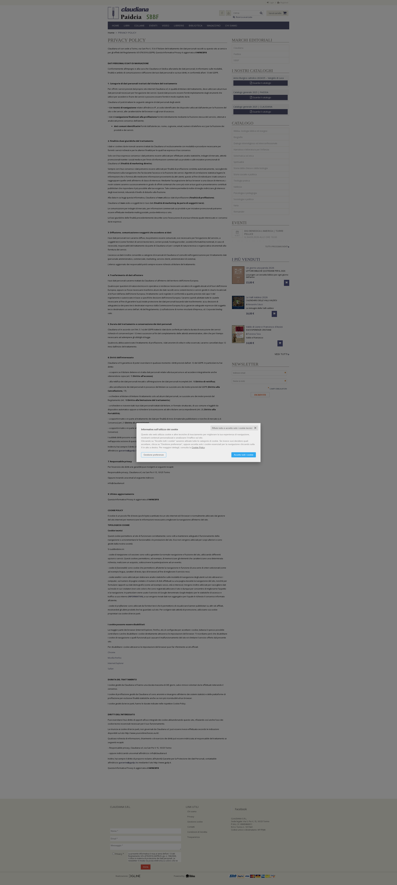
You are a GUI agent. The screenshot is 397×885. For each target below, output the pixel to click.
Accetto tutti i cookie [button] (243, 454)
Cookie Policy (198, 447)
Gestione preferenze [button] (154, 454)
